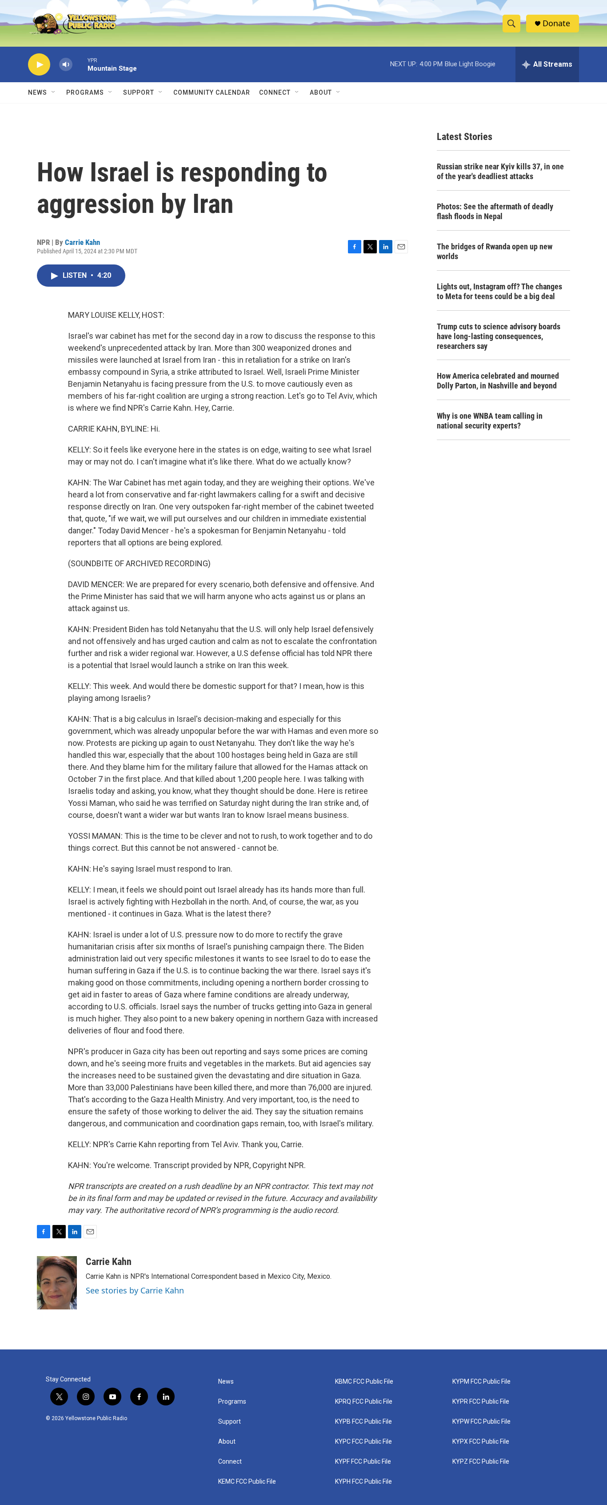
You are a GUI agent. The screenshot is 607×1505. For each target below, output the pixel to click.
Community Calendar (211, 92)
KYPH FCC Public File (363, 1481)
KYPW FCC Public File (481, 1421)
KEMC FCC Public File (247, 1481)
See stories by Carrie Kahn (135, 1290)
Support (138, 92)
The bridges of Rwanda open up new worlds (494, 251)
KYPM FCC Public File (481, 1381)
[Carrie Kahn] (57, 1282)
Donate (556, 23)
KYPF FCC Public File (363, 1461)
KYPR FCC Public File (480, 1401)
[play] (39, 65)
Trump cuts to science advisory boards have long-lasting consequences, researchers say (498, 336)
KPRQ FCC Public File (363, 1401)
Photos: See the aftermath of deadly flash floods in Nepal (495, 211)
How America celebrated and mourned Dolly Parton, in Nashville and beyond (498, 380)
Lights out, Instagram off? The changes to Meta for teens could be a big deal (499, 291)
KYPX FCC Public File (480, 1441)
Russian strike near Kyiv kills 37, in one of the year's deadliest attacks (500, 171)
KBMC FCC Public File (364, 1381)
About (227, 1441)
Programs (85, 92)
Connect (275, 92)
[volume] (65, 65)
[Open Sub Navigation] (53, 92)
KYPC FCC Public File (363, 1441)
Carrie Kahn (82, 242)
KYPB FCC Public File (363, 1421)
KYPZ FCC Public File (480, 1461)
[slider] (80, 64)
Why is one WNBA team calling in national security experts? (490, 420)
